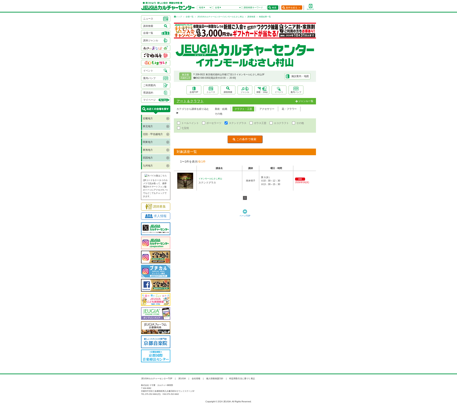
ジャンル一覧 (305, 101)
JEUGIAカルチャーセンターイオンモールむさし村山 (220, 17)
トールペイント (190, 123)
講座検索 (251, 17)
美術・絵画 (221, 108)
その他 (218, 113)
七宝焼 (185, 128)
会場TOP (194, 92)
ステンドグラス (237, 123)
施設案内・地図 (300, 76)
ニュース (211, 92)
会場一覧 (190, 17)
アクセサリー (266, 108)
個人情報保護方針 (214, 378)
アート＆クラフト (190, 101)
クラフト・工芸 (243, 108)
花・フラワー (289, 108)
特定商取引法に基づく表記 (242, 378)
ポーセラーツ (213, 123)
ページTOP (245, 216)
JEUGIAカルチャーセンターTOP (156, 378)
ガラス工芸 (260, 123)
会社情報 (196, 378)
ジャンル (245, 92)
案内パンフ (296, 92)
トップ (179, 17)
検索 (274, 7)
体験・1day (262, 92)
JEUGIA (182, 378)
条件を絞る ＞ (293, 7)
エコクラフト (281, 123)
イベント (279, 92)
